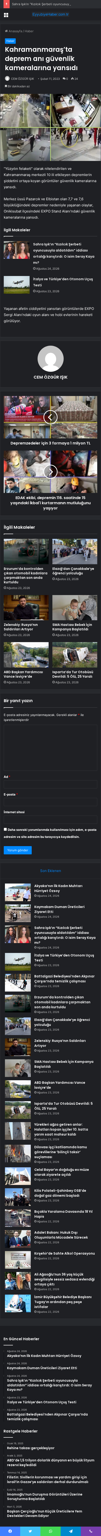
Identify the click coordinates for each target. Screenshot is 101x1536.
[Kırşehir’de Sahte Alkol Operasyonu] (18, 1260)
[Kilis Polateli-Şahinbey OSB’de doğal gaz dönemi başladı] (18, 1197)
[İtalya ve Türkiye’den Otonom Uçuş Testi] (17, 285)
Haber (29, 31)
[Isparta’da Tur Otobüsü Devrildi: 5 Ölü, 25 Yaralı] (74, 655)
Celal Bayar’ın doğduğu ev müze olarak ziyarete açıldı (61, 1172)
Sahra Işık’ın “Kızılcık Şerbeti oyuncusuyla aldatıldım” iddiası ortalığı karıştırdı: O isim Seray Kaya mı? (65, 935)
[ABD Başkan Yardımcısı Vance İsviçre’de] (26, 655)
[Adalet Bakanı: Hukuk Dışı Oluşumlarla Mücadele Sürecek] (18, 1239)
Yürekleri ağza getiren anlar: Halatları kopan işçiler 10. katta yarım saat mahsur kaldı (61, 1129)
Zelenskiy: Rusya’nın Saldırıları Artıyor (21, 627)
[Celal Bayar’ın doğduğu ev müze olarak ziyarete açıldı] (18, 1176)
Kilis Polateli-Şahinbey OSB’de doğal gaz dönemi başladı (60, 1193)
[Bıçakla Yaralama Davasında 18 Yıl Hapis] (18, 1218)
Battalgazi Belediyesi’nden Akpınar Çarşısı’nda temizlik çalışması (64, 979)
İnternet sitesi (14, 812)
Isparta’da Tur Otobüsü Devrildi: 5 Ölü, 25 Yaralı (72, 674)
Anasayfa (15, 31)
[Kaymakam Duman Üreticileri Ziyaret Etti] (18, 913)
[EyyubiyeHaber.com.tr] (50, 14)
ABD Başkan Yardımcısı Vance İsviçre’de (23, 674)
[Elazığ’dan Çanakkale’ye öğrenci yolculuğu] (74, 551)
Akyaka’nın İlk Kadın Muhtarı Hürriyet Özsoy (58, 888)
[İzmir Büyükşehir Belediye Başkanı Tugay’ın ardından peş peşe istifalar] (18, 1303)
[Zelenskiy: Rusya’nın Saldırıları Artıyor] (26, 607)
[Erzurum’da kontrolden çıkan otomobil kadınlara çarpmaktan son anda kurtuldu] (26, 551)
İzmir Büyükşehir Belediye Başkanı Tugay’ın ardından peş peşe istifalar (63, 1302)
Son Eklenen (50, 870)
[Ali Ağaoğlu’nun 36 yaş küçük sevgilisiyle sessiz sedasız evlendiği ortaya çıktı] (18, 1281)
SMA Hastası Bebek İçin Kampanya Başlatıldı (72, 627)
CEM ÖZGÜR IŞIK (22, 78)
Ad (7, 777)
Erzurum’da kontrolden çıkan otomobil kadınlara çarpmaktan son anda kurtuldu (25, 575)
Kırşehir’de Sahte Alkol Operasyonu (64, 1253)
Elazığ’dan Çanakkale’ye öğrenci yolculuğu (73, 571)
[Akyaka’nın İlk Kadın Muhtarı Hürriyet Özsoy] (18, 892)
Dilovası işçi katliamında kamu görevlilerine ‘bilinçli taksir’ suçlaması (60, 1152)
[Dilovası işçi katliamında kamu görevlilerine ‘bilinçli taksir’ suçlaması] (18, 1153)
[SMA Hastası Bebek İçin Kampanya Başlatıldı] (74, 607)
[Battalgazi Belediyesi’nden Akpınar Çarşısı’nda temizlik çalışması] (18, 983)
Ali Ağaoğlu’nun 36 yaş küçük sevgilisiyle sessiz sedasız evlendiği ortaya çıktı (64, 1279)
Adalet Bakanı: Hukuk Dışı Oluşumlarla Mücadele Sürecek (61, 1235)
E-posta (11, 794)
